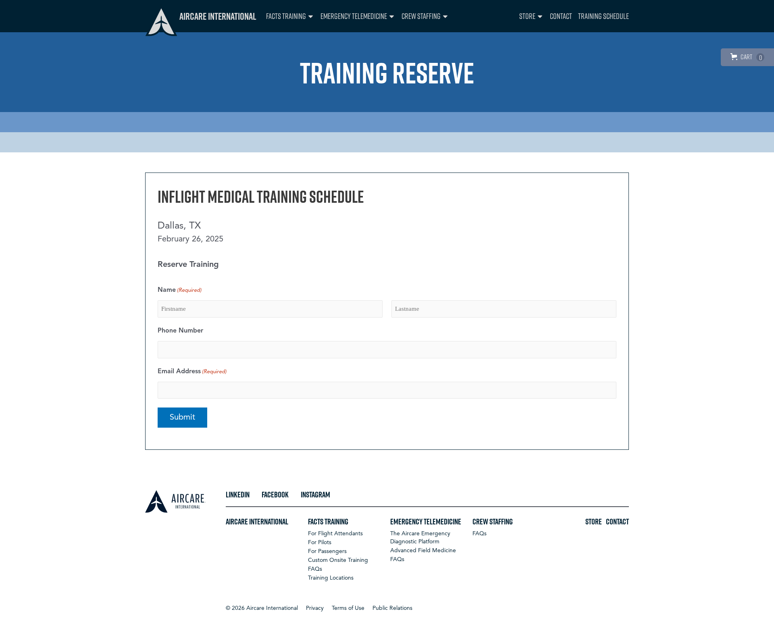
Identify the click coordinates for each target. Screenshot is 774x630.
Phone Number (180, 331)
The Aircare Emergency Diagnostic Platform (420, 538)
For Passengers (327, 551)
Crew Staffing (421, 16)
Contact (561, 16)
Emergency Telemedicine (353, 16)
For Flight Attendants (335, 533)
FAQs (315, 569)
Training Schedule (603, 16)
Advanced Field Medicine (423, 550)
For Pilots (319, 542)
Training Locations (331, 578)
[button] (262, 608)
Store (527, 16)
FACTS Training (286, 16)
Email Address (192, 371)
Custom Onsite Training (338, 560)
